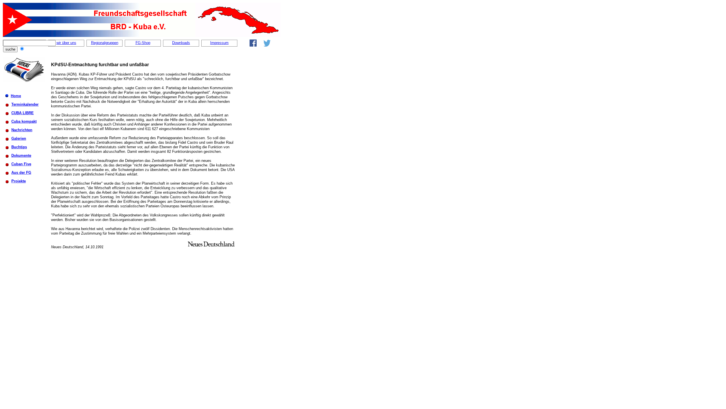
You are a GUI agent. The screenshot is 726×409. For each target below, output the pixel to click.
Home (16, 96)
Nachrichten (21, 130)
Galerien (18, 138)
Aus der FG (21, 172)
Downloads (181, 43)
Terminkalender (25, 104)
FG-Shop (143, 43)
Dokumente (21, 155)
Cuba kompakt (24, 121)
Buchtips (19, 147)
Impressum (219, 43)
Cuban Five (21, 164)
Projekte (18, 181)
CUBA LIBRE (22, 113)
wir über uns (66, 43)
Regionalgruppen (104, 43)
